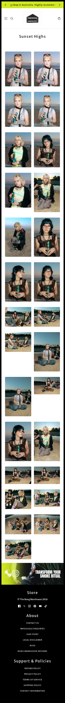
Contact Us (32, 623)
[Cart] (59, 18)
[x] (24, 605)
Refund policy (33, 668)
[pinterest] (35, 605)
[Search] (11, 18)
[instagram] (29, 605)
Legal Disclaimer (32, 640)
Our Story (32, 634)
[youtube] (40, 605)
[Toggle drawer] (5, 18)
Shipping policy (32, 685)
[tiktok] (45, 605)
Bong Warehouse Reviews (32, 651)
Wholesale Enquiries (32, 629)
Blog (32, 645)
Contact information (32, 691)
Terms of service (32, 680)
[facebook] (19, 605)
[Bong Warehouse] (32, 18)
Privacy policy (32, 674)
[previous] (5, 5)
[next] (59, 5)
